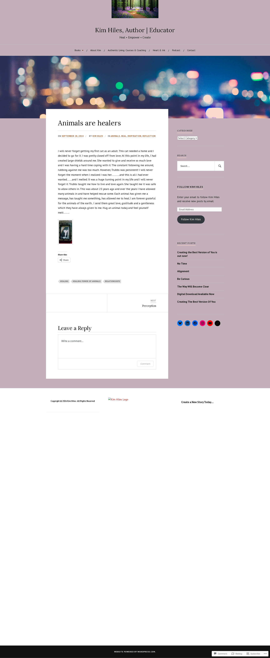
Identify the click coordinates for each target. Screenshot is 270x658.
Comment (145, 363)
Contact (191, 50)
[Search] (219, 166)
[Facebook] (195, 323)
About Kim (95, 50)
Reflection (149, 136)
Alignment (183, 271)
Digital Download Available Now (195, 294)
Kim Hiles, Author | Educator (135, 30)
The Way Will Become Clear (193, 286)
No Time (182, 263)
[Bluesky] (180, 323)
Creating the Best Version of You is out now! (197, 254)
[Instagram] (202, 323)
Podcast (176, 50)
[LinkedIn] (187, 323)
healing (64, 281)
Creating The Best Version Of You (196, 301)
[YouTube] (210, 323)
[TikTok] (217, 323)
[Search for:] (200, 166)
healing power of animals (87, 281)
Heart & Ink (159, 50)
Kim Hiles (97, 136)
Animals (115, 136)
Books (78, 50)
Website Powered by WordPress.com (134, 651)
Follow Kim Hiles (190, 186)
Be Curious (183, 279)
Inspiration (134, 136)
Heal (123, 136)
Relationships (112, 281)
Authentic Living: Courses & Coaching (127, 50)
